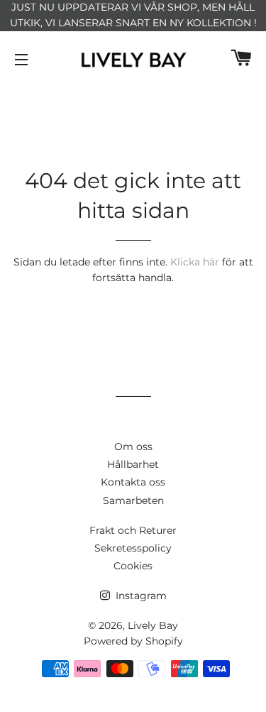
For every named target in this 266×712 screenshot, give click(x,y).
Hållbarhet (133, 464)
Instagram (140, 595)
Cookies (133, 565)
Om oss (133, 446)
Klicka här (194, 262)
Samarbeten (133, 500)
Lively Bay (153, 625)
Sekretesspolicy (133, 548)
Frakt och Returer (133, 530)
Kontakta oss (133, 482)
